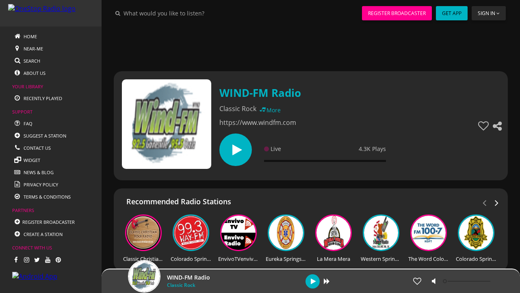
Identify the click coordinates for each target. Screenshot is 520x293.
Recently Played (42, 98)
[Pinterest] (58, 260)
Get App (452, 13)
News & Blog (38, 172)
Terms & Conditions (46, 197)
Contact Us (36, 148)
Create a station (42, 234)
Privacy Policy (40, 184)
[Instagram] (26, 260)
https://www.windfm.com (257, 122)
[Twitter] (36, 260)
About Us (34, 73)
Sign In (486, 13)
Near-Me (32, 49)
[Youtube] (47, 260)
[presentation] (497, 202)
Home (29, 36)
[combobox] (188, 13)
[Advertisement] (311, 44)
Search (31, 61)
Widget (31, 160)
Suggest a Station (44, 136)
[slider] (468, 281)
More (273, 110)
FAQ (27, 123)
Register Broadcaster (397, 13)
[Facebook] (15, 260)
